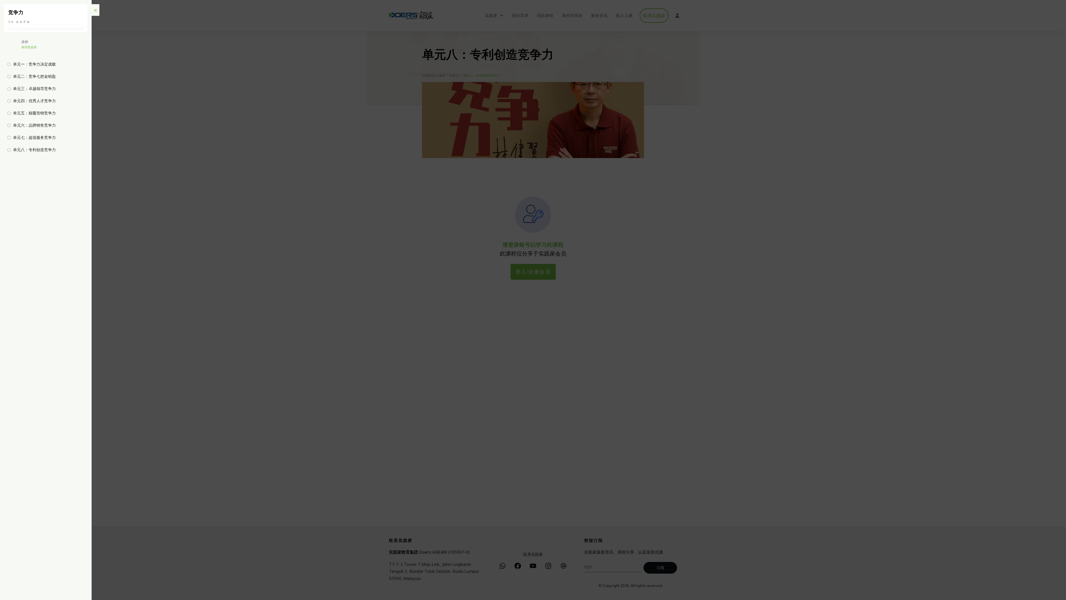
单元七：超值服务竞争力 (34, 137)
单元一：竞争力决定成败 (34, 64)
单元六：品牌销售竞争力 (34, 125)
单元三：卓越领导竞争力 (34, 88)
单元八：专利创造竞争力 (34, 149)
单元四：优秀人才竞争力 (34, 100)
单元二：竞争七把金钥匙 (34, 76)
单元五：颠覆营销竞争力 (34, 113)
